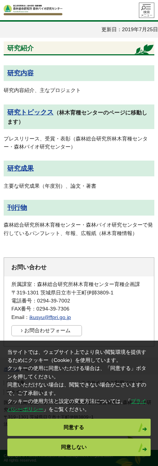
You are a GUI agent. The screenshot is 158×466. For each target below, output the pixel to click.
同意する (74, 427)
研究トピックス (30, 112)
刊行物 (17, 207)
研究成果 (20, 168)
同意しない (74, 447)
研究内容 (20, 73)
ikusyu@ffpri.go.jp (50, 317)
